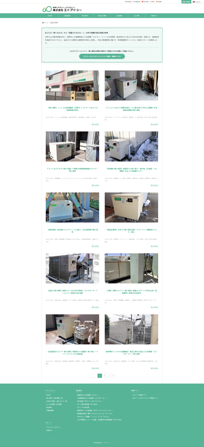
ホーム (46, 23)
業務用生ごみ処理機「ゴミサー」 (88, 395)
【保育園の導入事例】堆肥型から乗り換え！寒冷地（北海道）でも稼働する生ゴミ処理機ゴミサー (131, 169)
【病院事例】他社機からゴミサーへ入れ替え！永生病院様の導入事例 (72, 230)
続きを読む (95, 124)
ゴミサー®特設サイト (139, 395)
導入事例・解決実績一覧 (54, 398)
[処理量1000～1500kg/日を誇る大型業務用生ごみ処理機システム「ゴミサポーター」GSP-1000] (131, 329)
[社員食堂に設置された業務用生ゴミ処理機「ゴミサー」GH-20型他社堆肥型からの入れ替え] (72, 329)
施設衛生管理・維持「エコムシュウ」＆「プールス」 (95, 413)
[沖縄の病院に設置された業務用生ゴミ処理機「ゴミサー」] (131, 268)
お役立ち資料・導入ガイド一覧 (56, 401)
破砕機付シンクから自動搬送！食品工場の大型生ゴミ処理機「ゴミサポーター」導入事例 (131, 352)
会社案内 (49, 407)
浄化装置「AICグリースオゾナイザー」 (90, 401)
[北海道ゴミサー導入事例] (131, 146)
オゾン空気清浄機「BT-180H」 (87, 404)
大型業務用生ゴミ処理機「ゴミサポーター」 (92, 398)
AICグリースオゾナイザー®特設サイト (145, 398)
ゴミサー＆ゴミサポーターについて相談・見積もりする (102, 56)
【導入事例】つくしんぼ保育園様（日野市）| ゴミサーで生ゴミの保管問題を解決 (72, 108)
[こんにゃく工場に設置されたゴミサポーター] (72, 268)
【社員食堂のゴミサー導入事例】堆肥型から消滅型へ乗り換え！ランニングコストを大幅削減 (72, 352)
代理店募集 (50, 410)
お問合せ (49, 430)
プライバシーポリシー (53, 427)
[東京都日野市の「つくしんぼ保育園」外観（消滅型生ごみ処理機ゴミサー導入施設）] (72, 85)
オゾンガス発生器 (83, 407)
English (196, 1)
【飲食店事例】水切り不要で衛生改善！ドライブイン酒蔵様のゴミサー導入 (131, 230)
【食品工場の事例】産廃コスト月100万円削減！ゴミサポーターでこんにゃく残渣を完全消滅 (72, 291)
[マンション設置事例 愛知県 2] (131, 85)
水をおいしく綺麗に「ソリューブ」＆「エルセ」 (93, 416)
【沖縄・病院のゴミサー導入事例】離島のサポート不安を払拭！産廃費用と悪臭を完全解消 (131, 291)
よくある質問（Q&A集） (54, 404)
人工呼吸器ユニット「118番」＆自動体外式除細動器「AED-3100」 (99, 420)
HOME (48, 395)
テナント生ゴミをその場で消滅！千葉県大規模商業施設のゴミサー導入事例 (72, 169)
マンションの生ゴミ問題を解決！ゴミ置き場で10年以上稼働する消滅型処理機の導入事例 (131, 108)
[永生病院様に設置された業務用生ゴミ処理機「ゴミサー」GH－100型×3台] (72, 207)
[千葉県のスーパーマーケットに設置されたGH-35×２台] (72, 146)
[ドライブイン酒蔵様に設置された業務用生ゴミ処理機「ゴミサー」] (131, 207)
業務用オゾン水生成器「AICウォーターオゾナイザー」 (95, 410)
